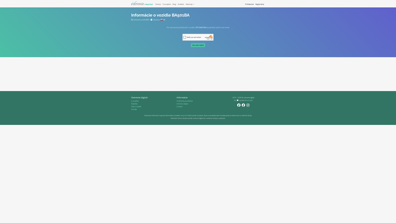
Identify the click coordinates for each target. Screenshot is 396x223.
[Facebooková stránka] (239, 106)
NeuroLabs (248, 100)
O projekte (135, 101)
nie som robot (198, 45)
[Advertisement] (198, 76)
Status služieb (136, 106)
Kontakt (134, 109)
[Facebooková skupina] (243, 106)
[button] (190, 4)
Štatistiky (134, 104)
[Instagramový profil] (248, 106)
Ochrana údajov (182, 104)
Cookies (179, 106)
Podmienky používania (185, 101)
